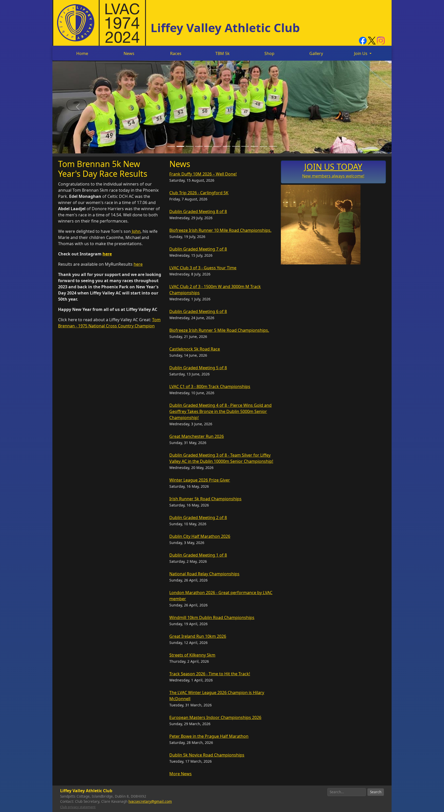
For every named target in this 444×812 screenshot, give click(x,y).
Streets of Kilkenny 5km (192, 655)
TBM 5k (222, 53)
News (129, 53)
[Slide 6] (217, 146)
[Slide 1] (171, 146)
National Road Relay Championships (204, 574)
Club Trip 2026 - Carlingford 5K (198, 193)
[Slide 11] (263, 146)
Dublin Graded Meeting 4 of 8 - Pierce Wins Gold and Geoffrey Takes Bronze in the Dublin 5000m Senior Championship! (220, 411)
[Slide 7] (226, 146)
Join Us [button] (361, 53)
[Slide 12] (273, 146)
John (136, 231)
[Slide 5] (208, 146)
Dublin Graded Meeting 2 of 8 (198, 517)
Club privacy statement (78, 807)
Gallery (316, 53)
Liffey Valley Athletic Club (225, 27)
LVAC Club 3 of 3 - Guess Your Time (202, 268)
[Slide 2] (180, 146)
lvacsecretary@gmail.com (150, 801)
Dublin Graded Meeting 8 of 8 (198, 211)
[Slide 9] (245, 146)
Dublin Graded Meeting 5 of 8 (198, 368)
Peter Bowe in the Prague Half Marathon (208, 736)
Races (175, 53)
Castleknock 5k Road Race (194, 349)
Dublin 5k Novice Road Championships (206, 755)
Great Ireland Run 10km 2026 (197, 636)
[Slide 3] (189, 146)
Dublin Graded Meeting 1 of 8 (198, 555)
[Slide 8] (236, 146)
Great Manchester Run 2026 (196, 436)
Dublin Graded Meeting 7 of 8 (198, 249)
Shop (269, 53)
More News (180, 774)
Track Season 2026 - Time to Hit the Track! (209, 674)
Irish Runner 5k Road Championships (205, 499)
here (107, 254)
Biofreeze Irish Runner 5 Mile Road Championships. (219, 330)
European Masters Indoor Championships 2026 (215, 717)
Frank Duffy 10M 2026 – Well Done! (203, 174)
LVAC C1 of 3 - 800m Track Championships (209, 386)
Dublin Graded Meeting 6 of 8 (198, 311)
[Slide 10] (254, 146)
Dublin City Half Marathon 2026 (199, 536)
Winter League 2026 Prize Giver (199, 480)
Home (82, 53)
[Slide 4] (199, 146)
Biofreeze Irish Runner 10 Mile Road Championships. (220, 230)
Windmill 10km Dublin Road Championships (211, 617)
